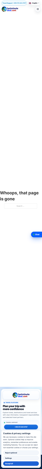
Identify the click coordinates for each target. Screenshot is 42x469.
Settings (8, 458)
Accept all (9, 464)
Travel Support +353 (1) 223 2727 (14, 3)
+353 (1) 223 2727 (21, 427)
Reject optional (11, 453)
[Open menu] (37, 9)
